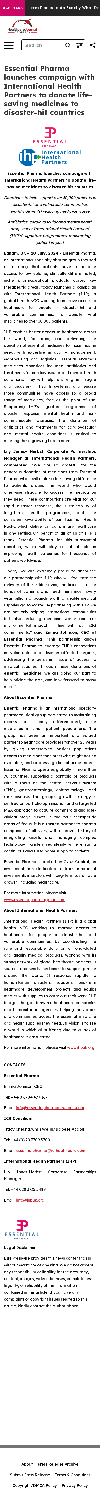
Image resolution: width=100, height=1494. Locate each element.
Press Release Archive (58, 1464)
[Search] (68, 45)
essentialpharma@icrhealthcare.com (50, 1150)
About (27, 1464)
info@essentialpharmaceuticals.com (50, 1107)
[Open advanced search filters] (79, 45)
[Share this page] (92, 45)
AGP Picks (13, 8)
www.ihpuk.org (81, 1047)
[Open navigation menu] (9, 45)
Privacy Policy (75, 1485)
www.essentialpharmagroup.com (34, 899)
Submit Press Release (30, 1474)
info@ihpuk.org (30, 1200)
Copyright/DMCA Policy (34, 1485)
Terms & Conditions (72, 1474)
